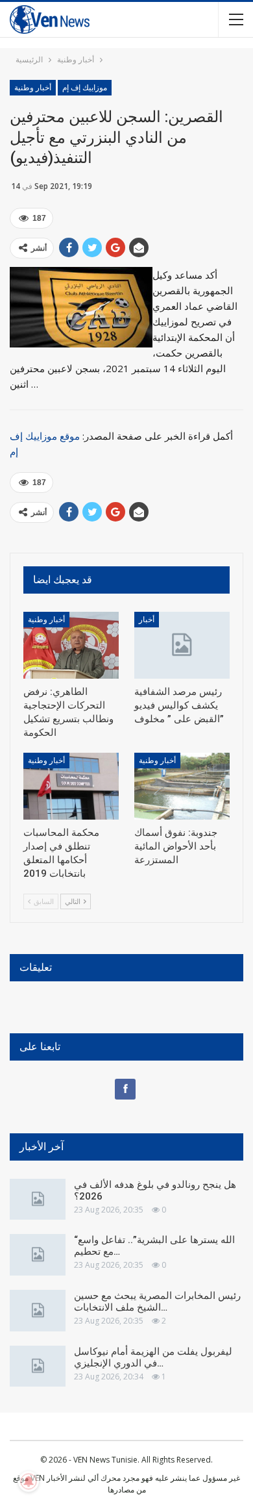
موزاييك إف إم (84, 87)
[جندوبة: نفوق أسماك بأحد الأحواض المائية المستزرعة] (182, 786)
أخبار (146, 619)
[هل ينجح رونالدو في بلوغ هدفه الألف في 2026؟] (38, 1199)
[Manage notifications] (28, 1481)
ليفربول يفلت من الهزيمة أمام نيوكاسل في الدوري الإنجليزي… (153, 1357)
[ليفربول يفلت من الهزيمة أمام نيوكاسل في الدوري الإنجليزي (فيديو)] (38, 1366)
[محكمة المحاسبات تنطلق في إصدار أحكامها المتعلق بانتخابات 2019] (71, 786)
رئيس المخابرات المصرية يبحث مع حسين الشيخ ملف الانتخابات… (157, 1301)
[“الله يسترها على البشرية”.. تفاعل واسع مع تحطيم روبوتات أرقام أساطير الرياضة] (38, 1255)
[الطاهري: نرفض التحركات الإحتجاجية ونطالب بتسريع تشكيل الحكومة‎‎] (71, 645)
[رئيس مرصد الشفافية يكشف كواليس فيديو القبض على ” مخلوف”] (182, 645)
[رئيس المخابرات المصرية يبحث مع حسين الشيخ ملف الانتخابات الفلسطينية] (38, 1310)
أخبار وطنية (32, 87)
